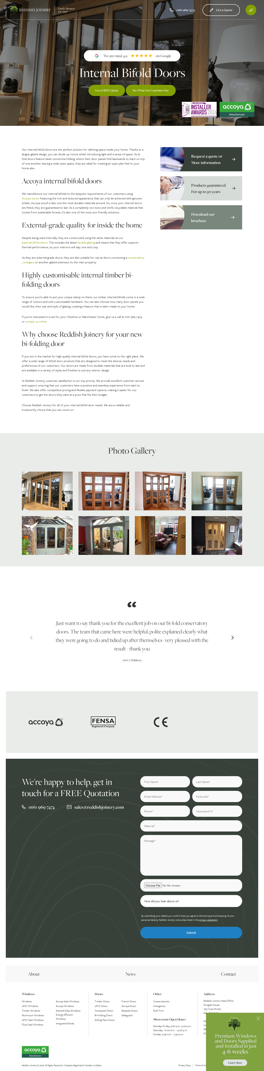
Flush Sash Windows (32, 1024)
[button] (31, 637)
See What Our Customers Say (151, 90)
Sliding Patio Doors (105, 1020)
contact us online (36, 321)
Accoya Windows (65, 1006)
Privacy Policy (185, 1065)
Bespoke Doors (130, 1011)
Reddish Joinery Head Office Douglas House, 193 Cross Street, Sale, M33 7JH (219, 1007)
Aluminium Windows (33, 1015)
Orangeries (159, 1006)
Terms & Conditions (204, 1065)
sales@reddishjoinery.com (99, 807)
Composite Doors (104, 1011)
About (34, 974)
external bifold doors (35, 242)
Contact (228, 974)
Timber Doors (102, 1001)
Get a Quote (224, 10)
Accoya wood (30, 198)
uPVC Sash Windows (32, 1020)
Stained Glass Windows (68, 1011)
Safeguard (127, 1015)
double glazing (86, 242)
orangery (28, 262)
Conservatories (161, 1001)
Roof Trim (158, 1011)
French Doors (129, 1001)
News (130, 974)
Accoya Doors (129, 1006)
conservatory (136, 257)
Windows (27, 1001)
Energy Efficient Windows (64, 1017)
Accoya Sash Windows (67, 1001)
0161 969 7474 (42, 807)
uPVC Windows (30, 1006)
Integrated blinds (65, 1023)
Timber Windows (31, 1011)
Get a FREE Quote (106, 90)
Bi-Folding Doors (103, 1015)
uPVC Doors (101, 1006)
